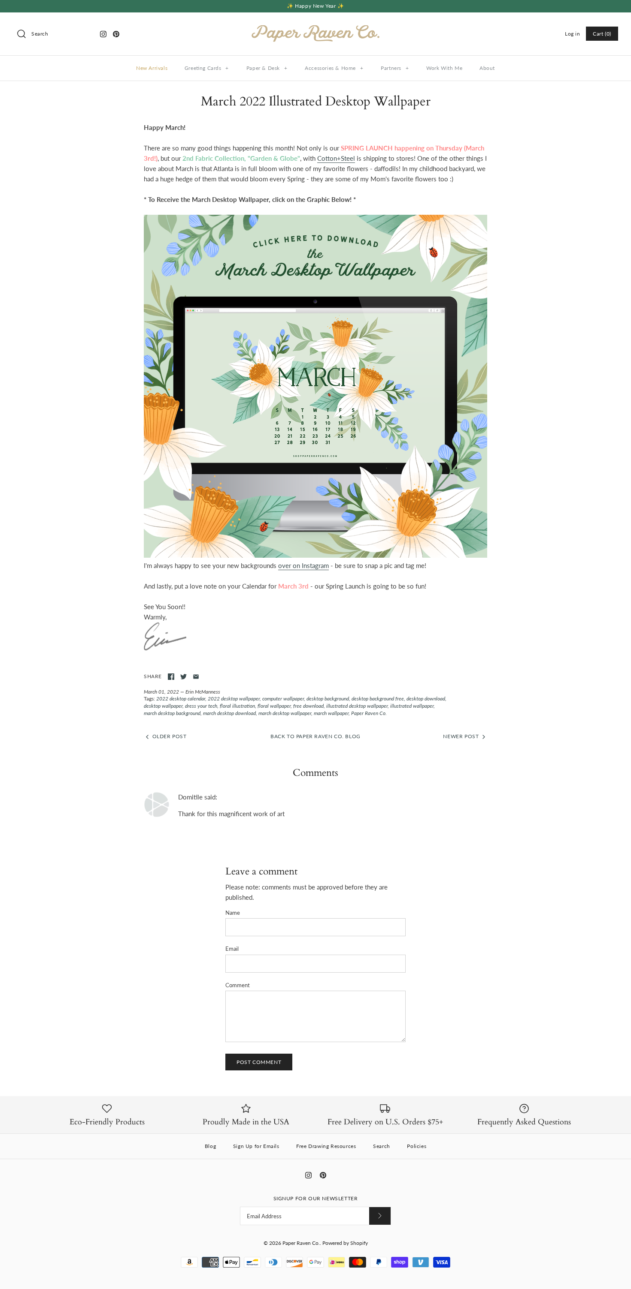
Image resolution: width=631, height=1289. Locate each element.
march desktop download (229, 713)
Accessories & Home (334, 68)
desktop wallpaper (163, 706)
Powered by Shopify (345, 1243)
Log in (572, 33)
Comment (237, 985)
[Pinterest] (116, 34)
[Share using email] (196, 676)
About (487, 68)
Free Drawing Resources (326, 1146)
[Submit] (380, 1216)
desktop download (426, 698)
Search (381, 1146)
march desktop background (172, 713)
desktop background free (378, 698)
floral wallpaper (274, 706)
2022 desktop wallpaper (234, 698)
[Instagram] (103, 34)
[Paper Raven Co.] (315, 26)
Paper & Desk (267, 68)
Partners (395, 68)
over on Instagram (303, 565)
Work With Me (444, 68)
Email (232, 948)
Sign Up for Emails (256, 1146)
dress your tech (201, 706)
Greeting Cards (207, 68)
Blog (210, 1146)
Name (232, 912)
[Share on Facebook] (171, 676)
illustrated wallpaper (412, 706)
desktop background (327, 698)
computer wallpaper (283, 698)
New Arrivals (151, 68)
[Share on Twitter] (183, 676)
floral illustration (237, 706)
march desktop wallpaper (284, 713)
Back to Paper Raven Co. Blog (315, 736)
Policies (416, 1146)
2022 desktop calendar (180, 698)
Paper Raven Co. (369, 713)
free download (308, 706)
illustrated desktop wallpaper (357, 706)
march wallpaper (331, 713)
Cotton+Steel (336, 158)
